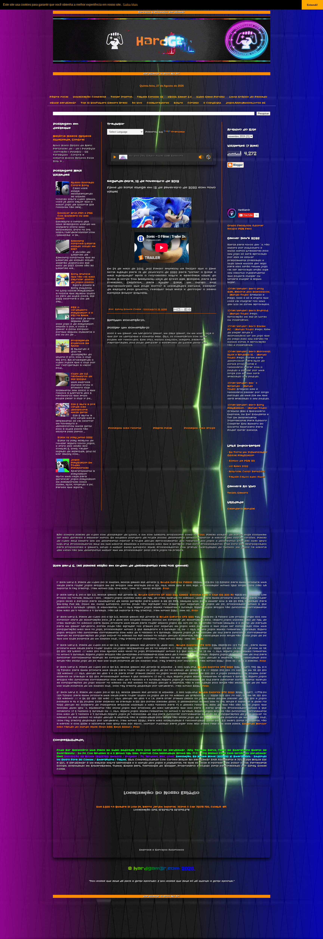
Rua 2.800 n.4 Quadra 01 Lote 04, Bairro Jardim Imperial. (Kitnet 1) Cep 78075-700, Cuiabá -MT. (161, 806)
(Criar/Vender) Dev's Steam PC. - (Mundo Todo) (246, 328)
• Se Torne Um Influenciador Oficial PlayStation (247, 454)
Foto (201, 534)
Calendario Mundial (241, 508)
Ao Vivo (137, 102)
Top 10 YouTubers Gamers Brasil (104, 102)
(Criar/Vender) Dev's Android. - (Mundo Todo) (248, 312)
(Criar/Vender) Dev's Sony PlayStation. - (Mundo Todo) (247, 406)
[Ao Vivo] (115, 157)
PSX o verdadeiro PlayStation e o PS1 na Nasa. (82, 311)
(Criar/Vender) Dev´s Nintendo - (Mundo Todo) (242, 386)
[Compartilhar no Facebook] (186, 309)
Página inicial (59, 96)
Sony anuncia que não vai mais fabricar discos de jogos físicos (83, 278)
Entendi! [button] (312, 4)
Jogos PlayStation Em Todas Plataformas (81, 464)
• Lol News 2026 (237, 466)
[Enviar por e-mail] (175, 309)
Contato (193, 102)
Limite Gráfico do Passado (248, 96)
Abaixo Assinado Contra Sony (82, 184)
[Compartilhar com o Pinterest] (189, 309)
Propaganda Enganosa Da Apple (80, 343)
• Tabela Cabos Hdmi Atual (246, 476)
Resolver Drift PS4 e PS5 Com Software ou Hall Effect (74, 215)
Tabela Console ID (150, 96)
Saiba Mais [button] (130, 4)
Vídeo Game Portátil (210, 96)
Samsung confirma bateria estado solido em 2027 (83, 245)
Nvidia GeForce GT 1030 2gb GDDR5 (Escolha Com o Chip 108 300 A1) (186, 594)
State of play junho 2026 (75, 437)
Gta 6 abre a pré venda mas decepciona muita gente (83, 408)
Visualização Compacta (89, 96)
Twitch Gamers (237, 492)
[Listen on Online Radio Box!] (208, 157)
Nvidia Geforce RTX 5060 (215, 667)
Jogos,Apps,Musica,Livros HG (245, 102)
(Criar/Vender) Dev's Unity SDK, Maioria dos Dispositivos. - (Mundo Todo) (248, 292)
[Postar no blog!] (179, 309)
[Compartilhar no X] (182, 309)
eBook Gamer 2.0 (180, 96)
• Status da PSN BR (241, 460)
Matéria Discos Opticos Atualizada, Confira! (72, 138)
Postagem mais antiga (199, 428)
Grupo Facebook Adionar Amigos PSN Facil (245, 227)
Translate (178, 131)
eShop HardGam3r (63, 102)
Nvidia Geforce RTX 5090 (216, 692)
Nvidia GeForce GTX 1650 (176, 616)
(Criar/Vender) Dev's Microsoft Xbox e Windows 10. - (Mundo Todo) (248, 354)
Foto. (205, 686)
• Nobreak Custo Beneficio (246, 471)
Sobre (178, 102)
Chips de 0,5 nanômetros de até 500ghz (81, 376)
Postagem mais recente (124, 428)
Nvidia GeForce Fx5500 (176, 582)
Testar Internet (121, 96)
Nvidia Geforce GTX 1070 (193, 645)
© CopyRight (212, 102)
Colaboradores (158, 102)
